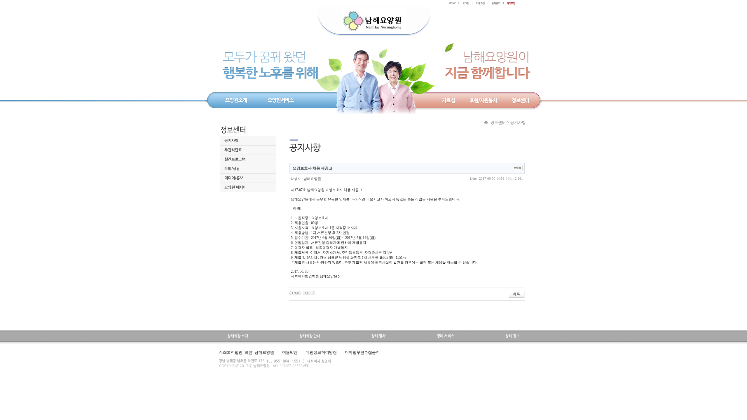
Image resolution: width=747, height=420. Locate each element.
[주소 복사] (517, 168)
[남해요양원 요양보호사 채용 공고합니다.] (309, 293)
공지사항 (231, 141)
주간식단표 (233, 150)
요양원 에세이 (235, 187)
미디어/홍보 (233, 178)
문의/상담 (232, 169)
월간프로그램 (234, 159)
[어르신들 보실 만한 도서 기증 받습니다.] (295, 293)
